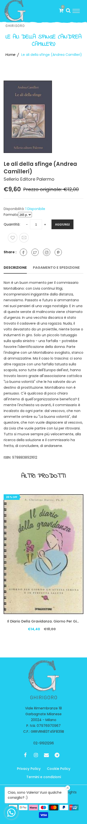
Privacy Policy (29, 768)
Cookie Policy (58, 768)
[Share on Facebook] (23, 252)
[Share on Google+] (46, 252)
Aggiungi (62, 224)
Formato (11, 214)
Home (10, 54)
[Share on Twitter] (35, 252)
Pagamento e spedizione (56, 267)
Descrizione (15, 267)
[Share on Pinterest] (58, 252)
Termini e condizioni (43, 776)
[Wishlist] (12, 238)
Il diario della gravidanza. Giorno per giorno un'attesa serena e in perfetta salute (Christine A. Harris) (43, 621)
